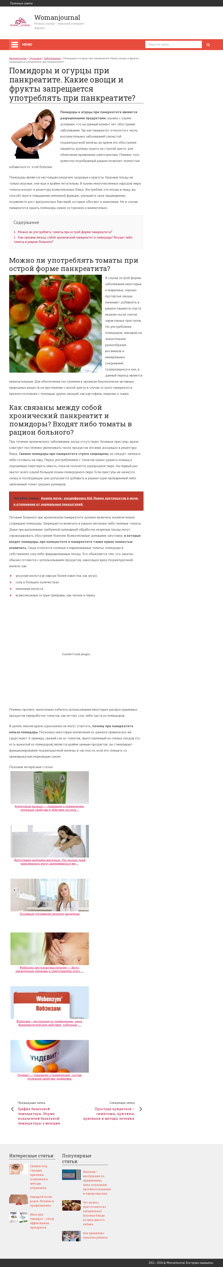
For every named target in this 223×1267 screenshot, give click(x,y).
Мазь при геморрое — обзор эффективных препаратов (42, 1221)
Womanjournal (18, 58)
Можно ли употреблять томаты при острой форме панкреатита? (63, 232)
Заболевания (52, 58)
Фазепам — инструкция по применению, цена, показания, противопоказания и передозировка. (95, 1182)
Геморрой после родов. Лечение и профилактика (42, 1201)
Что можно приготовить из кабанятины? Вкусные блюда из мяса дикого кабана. (94, 1213)
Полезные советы (21, 3)
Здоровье (35, 58)
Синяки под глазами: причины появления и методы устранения (39, 1177)
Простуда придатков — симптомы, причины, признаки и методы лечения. (109, 1111)
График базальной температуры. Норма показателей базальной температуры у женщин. (39, 1113)
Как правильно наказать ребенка (95, 1235)
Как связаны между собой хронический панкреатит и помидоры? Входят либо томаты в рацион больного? (73, 239)
